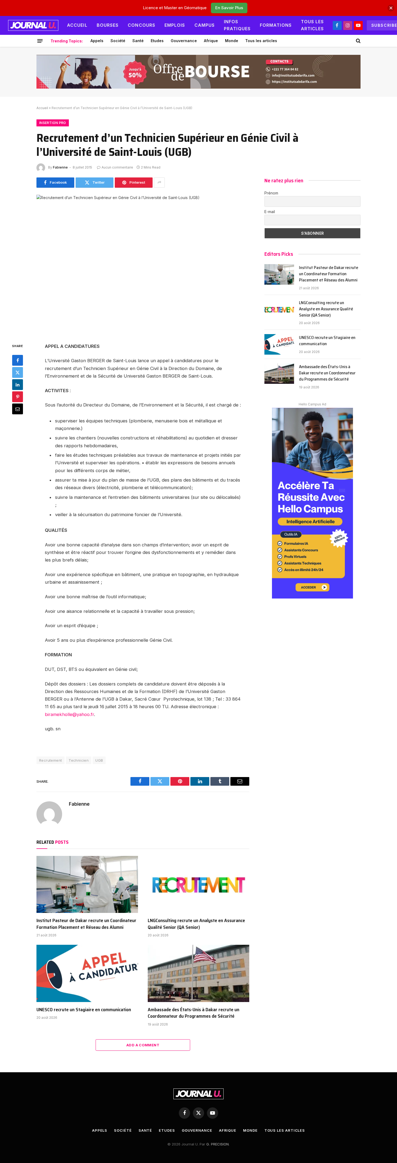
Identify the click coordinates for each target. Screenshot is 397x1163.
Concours (141, 25)
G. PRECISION (217, 1144)
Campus (204, 25)
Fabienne (60, 167)
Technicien (79, 760)
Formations (276, 25)
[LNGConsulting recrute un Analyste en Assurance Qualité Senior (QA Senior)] (198, 884)
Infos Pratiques (237, 25)
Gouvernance (184, 40)
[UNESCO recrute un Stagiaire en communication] (87, 973)
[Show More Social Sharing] (159, 182)
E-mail (269, 211)
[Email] (17, 409)
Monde (231, 40)
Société (117, 40)
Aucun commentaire (117, 167)
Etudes (157, 40)
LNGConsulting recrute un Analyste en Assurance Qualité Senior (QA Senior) (196, 923)
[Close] (391, 8)
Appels (96, 40)
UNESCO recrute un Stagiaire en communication (83, 1009)
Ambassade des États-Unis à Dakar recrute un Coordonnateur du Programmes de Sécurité (193, 1013)
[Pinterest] (17, 396)
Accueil (77, 25)
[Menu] (40, 40)
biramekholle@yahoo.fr (69, 714)
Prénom (271, 193)
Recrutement (50, 760)
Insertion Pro (52, 123)
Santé (138, 40)
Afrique (211, 40)
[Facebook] (17, 360)
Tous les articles (312, 25)
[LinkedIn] (17, 384)
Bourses (108, 25)
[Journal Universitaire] (33, 25)
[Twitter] (17, 372)
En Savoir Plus (229, 7)
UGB (99, 760)
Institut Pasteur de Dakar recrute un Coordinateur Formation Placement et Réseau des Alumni (86, 923)
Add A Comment (142, 1045)
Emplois (174, 25)
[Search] (358, 40)
